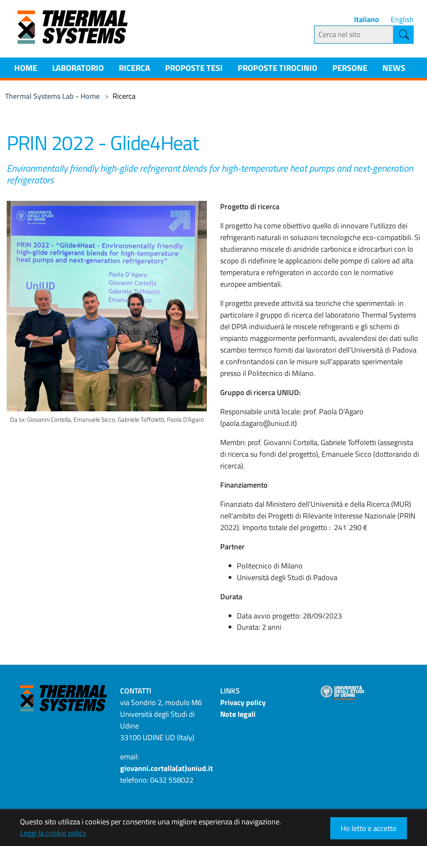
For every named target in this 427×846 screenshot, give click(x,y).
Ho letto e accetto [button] (369, 828)
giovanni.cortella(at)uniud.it (166, 768)
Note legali (238, 714)
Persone (349, 67)
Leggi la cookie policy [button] (53, 832)
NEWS (393, 67)
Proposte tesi (194, 67)
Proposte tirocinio (277, 67)
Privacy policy (243, 702)
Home (25, 67)
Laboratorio (78, 67)
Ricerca (134, 67)
